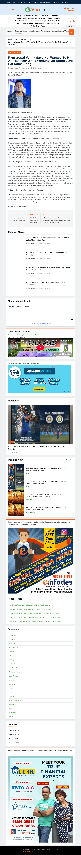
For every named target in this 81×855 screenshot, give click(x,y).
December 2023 (14, 743)
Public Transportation (37, 23)
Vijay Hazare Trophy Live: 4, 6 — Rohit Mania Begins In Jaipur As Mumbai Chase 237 (36, 621)
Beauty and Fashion (23, 16)
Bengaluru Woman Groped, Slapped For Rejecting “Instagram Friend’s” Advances (35, 613)
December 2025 (14, 731)
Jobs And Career (21, 21)
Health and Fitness (53, 18)
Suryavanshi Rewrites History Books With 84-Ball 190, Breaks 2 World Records (34, 617)
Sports (56, 23)
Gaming (31, 18)
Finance (19, 18)
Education (44, 16)
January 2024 (13, 739)
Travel (43, 26)
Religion (50, 23)
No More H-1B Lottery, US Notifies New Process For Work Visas (30, 609)
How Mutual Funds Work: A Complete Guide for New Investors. (47, 2)
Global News (40, 18)
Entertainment (54, 16)
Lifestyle (43, 21)
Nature (58, 21)
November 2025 (14, 735)
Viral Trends (14, 68)
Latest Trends (34, 21)
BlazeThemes (29, 851)
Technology (35, 26)
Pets (18, 23)
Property (25, 23)
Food (25, 18)
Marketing (51, 21)
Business (35, 16)
